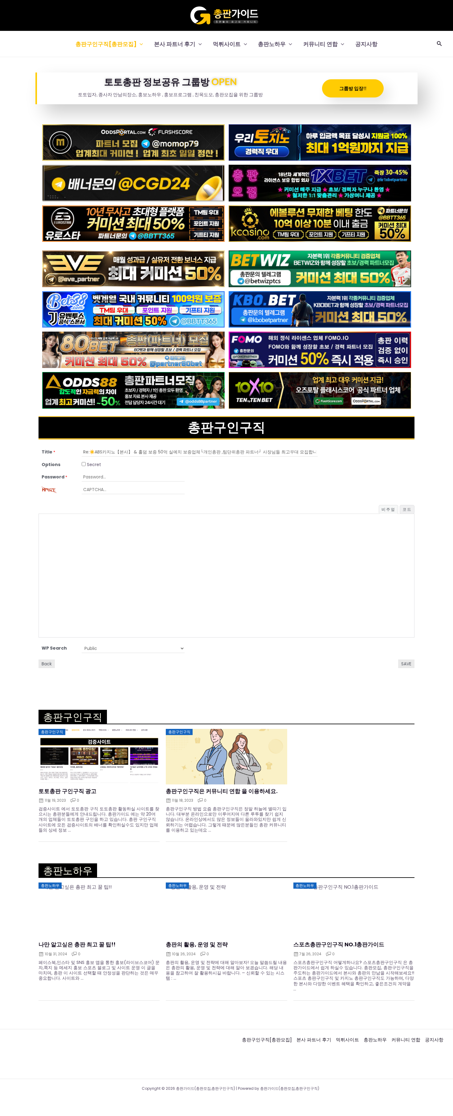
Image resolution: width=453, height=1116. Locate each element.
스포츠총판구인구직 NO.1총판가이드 (338, 944)
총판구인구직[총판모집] (106, 44)
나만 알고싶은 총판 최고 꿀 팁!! (77, 944)
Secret (93, 464)
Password (54, 477)
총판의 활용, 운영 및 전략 (197, 944)
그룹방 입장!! (352, 88)
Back (47, 664)
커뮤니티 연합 (320, 44)
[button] (140, 44)
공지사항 (366, 44)
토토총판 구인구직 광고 (67, 791)
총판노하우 (272, 44)
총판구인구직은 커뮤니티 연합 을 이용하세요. (222, 791)
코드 (407, 509)
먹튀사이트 (227, 44)
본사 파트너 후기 (174, 44)
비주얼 (388, 509)
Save (406, 664)
